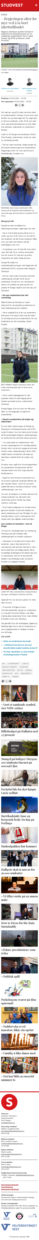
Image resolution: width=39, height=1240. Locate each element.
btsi (16, 673)
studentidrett (14, 663)
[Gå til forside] (12, 5)
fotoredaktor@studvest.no (11, 1167)
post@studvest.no (8, 1123)
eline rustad (7, 673)
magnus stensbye (9, 667)
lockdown (23, 667)
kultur (20, 670)
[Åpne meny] (36, 5)
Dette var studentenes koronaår (17, 641)
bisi (3, 663)
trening (15, 676)
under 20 (5, 676)
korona (29, 670)
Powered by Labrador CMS (19, 1237)
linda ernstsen (8, 670)
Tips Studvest (7, 1187)
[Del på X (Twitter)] (19, 105)
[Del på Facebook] (16, 105)
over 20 (25, 663)
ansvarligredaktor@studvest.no (12, 1131)
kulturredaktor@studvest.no (11, 1154)
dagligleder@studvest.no (25, 1175)
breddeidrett (26, 673)
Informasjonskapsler (10, 1185)
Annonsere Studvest (10, 1189)
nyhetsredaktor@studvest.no (12, 1144)
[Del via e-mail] (22, 105)
